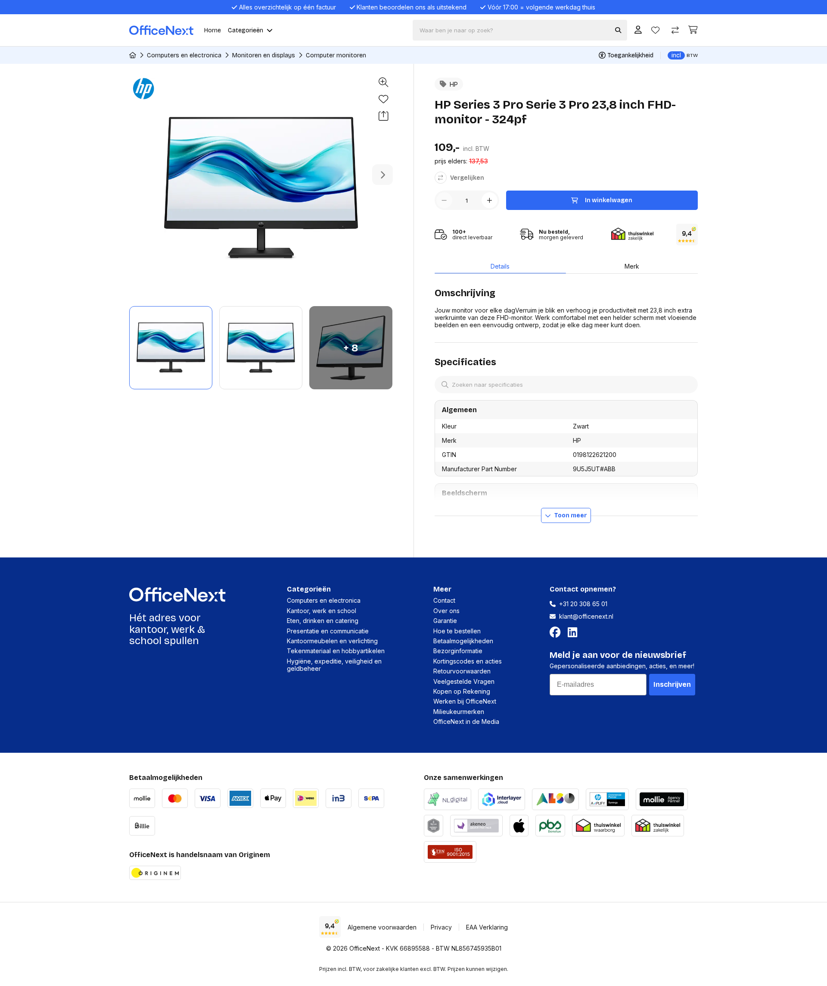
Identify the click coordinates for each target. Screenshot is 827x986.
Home (212, 30)
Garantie (445, 620)
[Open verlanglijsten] (655, 30)
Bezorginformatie (457, 650)
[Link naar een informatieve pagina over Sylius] (433, 824)
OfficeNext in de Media (466, 721)
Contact (444, 600)
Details (500, 266)
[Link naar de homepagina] (132, 55)
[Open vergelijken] (675, 30)
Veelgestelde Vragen (463, 681)
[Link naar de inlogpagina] (638, 30)
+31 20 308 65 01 (583, 603)
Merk (632, 266)
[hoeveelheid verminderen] (444, 200)
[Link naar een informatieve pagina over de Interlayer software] (501, 798)
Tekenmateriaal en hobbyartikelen (336, 650)
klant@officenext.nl (586, 616)
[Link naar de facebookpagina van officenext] (557, 632)
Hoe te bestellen (457, 631)
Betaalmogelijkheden (463, 641)
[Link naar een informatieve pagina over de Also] (555, 798)
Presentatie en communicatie (328, 631)
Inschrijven (672, 684)
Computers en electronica (184, 55)
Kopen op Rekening (461, 691)
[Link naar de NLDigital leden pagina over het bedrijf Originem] (447, 798)
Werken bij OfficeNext (464, 701)
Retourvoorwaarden (462, 671)
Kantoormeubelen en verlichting (332, 641)
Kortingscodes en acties (467, 661)
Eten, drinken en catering (322, 620)
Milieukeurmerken (458, 711)
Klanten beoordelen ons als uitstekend (411, 7)
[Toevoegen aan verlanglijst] (383, 99)
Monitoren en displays (263, 55)
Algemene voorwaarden (382, 927)
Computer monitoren (336, 55)
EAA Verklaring (487, 927)
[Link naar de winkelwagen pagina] (693, 30)
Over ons (446, 610)
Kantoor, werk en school (321, 610)
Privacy (441, 927)
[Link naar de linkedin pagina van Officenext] (574, 632)
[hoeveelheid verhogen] (489, 200)
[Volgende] (382, 174)
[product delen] (383, 116)
